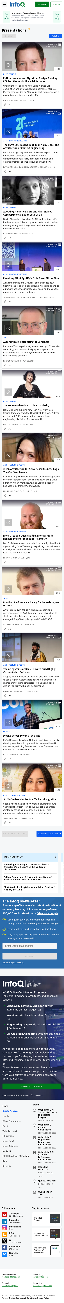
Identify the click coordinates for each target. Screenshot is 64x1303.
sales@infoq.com (40, 1277)
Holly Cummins (10, 424)
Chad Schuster (10, 100)
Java (5, 338)
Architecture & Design (14, 465)
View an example (47, 913)
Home (5, 1106)
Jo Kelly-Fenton (11, 297)
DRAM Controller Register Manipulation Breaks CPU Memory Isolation (30, 888)
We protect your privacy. (13, 962)
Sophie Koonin (10, 818)
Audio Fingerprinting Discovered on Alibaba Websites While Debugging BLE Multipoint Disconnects (26, 867)
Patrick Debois (10, 167)
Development (9, 74)
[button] (29, 956)
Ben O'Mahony (10, 558)
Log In (6, 1116)
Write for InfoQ (9, 1131)
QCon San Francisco (43, 1168)
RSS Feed (29, 29)
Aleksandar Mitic (29, 297)
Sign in (56, 4)
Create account (10, 1111)
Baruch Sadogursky (29, 167)
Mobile (6, 732)
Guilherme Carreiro (13, 691)
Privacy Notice (8, 1298)
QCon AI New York (47, 1181)
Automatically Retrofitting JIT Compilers (26, 341)
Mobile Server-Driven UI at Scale (21, 735)
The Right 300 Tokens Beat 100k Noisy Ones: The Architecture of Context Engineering (31, 146)
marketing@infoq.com (42, 1285)
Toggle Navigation (4, 4)
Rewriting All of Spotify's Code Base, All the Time (31, 278)
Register (42, 4)
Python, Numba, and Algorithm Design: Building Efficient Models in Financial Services (30, 80)
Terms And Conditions (26, 1298)
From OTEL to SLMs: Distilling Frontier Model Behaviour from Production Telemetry (28, 537)
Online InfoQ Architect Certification (44, 1127)
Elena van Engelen (12, 491)
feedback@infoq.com (11, 1277)
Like (9, 105)
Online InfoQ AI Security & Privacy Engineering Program (47, 1114)
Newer (10, 36)
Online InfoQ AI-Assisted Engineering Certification (46, 1156)
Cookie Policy (43, 1298)
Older (54, 36)
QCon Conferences (11, 1121)
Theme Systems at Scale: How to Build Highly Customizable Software (29, 671)
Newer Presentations (16, 834)
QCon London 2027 (45, 1193)
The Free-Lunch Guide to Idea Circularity (26, 405)
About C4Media (10, 1146)
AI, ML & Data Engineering (15, 141)
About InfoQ (8, 1141)
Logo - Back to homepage (17, 4)
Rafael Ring (9, 755)
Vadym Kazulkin (11, 624)
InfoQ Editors (8, 1136)
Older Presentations (48, 834)
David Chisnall (10, 234)
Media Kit (6, 1151)
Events (5, 1126)
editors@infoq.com (10, 1285)
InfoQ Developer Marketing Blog (15, 1158)
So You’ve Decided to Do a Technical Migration (30, 799)
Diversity (6, 1166)
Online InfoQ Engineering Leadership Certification (44, 1141)
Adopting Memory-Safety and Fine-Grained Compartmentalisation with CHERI (27, 213)
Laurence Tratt (11, 361)
